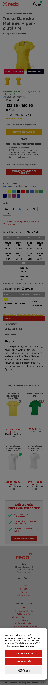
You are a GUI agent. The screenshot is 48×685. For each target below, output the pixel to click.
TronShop (21, 683)
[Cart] (39, 4)
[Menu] (43, 4)
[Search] (35, 4)
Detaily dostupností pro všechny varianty (23, 314)
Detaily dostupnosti (15, 96)
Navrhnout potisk (35, 71)
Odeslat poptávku (24, 538)
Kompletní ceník (14, 118)
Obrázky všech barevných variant (20, 186)
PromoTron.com (32, 683)
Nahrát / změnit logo (14, 71)
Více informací (27, 646)
